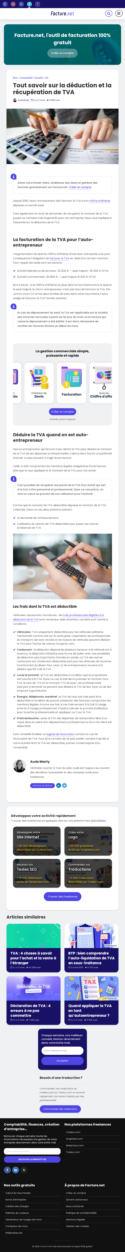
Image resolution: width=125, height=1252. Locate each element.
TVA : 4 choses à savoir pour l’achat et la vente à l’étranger (33, 958)
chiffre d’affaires (99, 201)
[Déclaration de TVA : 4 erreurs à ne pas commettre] (34, 988)
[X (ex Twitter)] (24, 1170)
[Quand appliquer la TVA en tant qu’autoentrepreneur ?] (91, 988)
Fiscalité (39, 77)
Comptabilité (26, 77)
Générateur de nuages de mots (24, 1219)
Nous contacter (75, 1206)
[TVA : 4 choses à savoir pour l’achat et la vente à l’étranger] (34, 936)
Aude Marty (23, 100)
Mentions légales (75, 1219)
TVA (46, 77)
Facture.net (45, 1246)
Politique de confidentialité (81, 1213)
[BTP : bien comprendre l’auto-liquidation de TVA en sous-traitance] (91, 936)
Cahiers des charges (17, 1206)
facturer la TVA (59, 258)
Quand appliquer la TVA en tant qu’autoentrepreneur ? (90, 1010)
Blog (15, 77)
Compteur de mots (17, 1226)
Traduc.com (73, 1152)
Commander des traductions (60, 1109)
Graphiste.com (74, 1138)
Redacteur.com (75, 1145)
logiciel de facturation (60, 734)
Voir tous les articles (42, 785)
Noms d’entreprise (16, 1199)
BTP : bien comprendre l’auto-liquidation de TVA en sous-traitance (91, 958)
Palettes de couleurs (17, 1213)
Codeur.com (73, 1132)
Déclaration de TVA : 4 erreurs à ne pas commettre (30, 1010)
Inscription (62, 1060)
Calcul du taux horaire (18, 1193)
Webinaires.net (14, 1232)
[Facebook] (7, 1170)
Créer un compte (80, 187)
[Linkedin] (15, 1170)
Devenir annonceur (77, 1199)
